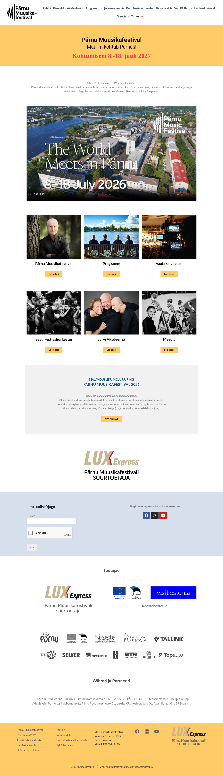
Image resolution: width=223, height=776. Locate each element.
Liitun (32, 547)
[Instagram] (155, 515)
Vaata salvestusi (169, 263)
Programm (111, 263)
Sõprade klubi (164, 8)
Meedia (169, 339)
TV (132, 16)
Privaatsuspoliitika (28, 750)
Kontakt (212, 8)
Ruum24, (70, 699)
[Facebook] (146, 515)
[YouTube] (156, 731)
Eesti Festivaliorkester (140, 8)
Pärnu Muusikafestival (53, 263)
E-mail (31, 516)
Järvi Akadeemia (114, 8)
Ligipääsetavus (64, 745)
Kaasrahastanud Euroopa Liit (72, 740)
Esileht (47, 8)
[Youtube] (163, 515)
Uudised (199, 8)
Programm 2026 (26, 735)
